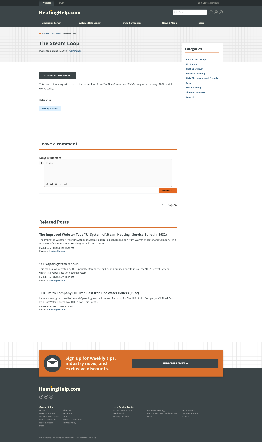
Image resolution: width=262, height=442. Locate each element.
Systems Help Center (90, 22)
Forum (61, 2)
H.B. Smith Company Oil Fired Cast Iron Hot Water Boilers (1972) (89, 293)
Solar (188, 83)
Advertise (67, 413)
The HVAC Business (195, 92)
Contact (66, 416)
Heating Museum (57, 251)
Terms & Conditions (72, 419)
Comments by (166, 205)
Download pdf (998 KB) (57, 75)
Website (47, 2)
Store (201, 22)
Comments (75, 50)
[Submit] (176, 12)
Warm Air (190, 97)
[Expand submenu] (104, 22)
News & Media (170, 22)
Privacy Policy (69, 422)
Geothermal (192, 64)
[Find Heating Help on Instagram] (221, 12)
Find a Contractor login (207, 2)
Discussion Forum (51, 22)
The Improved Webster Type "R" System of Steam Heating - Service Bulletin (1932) (103, 234)
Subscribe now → (175, 363)
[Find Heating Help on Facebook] (211, 12)
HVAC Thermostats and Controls (202, 78)
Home (42, 410)
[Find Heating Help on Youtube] (216, 12)
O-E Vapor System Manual (59, 264)
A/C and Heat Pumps (196, 59)
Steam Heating (193, 87)
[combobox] (190, 12)
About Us (67, 410)
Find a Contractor (131, 22)
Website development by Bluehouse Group (78, 437)
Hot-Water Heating (195, 73)
